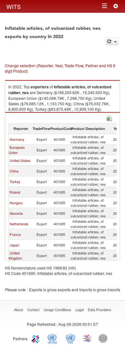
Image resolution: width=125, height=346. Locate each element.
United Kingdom (15, 255)
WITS (13, 6)
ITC (36, 338)
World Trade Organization (87, 338)
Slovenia (16, 213)
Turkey (15, 181)
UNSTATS (70, 338)
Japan (14, 244)
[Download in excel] (109, 117)
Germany (17, 139)
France (15, 234)
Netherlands (19, 223)
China (14, 170)
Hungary (16, 202)
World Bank (104, 338)
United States (20, 160)
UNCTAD (53, 338)
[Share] (112, 41)
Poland (15, 192)
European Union (17, 150)
